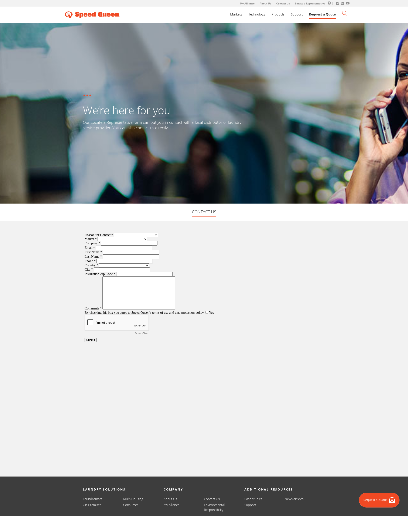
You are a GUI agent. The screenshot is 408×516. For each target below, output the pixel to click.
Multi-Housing (133, 499)
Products (278, 14)
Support (297, 14)
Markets (236, 14)
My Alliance (247, 3)
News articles (294, 499)
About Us (265, 3)
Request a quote (375, 500)
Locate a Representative (310, 3)
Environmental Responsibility (214, 507)
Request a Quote (322, 14)
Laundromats (92, 499)
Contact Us (283, 3)
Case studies (253, 499)
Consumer (130, 505)
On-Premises (92, 505)
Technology (256, 14)
